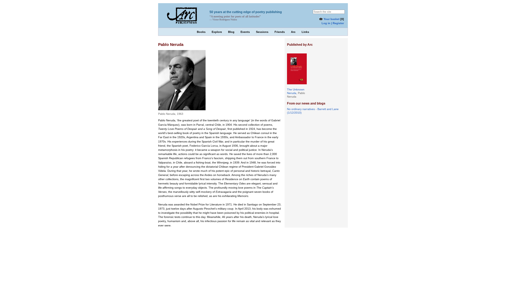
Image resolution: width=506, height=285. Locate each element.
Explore (217, 31)
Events (245, 31)
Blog (231, 31)
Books (201, 31)
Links (305, 31)
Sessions (262, 31)
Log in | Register (333, 23)
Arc (293, 31)
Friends (280, 31)
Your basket (331, 19)
